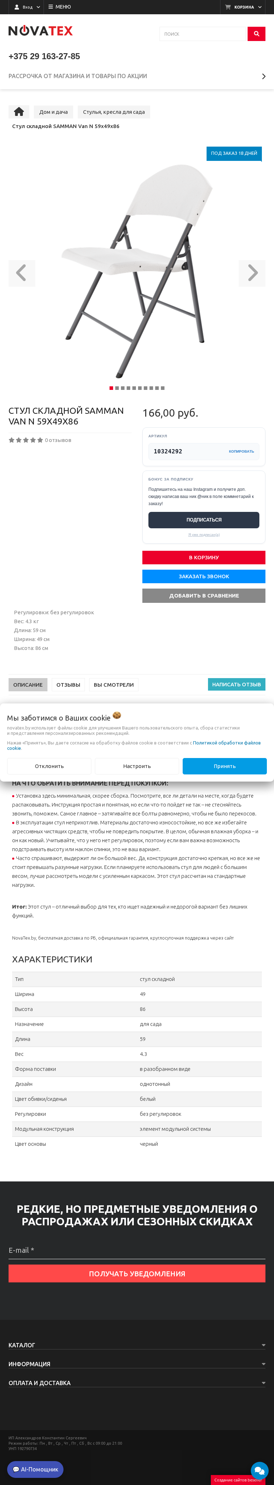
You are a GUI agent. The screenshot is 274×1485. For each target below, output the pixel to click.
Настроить (137, 766)
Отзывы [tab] (68, 685)
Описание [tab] (28, 685)
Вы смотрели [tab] (114, 685)
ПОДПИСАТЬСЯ (204, 520)
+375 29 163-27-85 (44, 56)
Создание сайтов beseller (238, 1480)
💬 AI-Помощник (35, 1469)
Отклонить (49, 766)
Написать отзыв (236, 684)
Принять (225, 766)
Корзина (244, 7)
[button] (22, 271)
